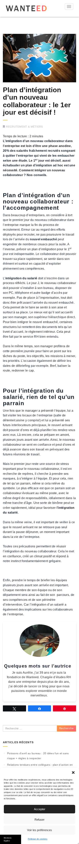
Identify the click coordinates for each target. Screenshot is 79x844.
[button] (73, 772)
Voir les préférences (39, 830)
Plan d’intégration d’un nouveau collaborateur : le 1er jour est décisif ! (37, 101)
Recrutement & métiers (24, 126)
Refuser (39, 819)
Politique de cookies (37, 839)
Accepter (39, 809)
